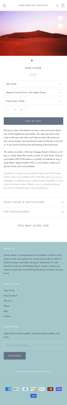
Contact (7, 316)
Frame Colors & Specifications (24, 202)
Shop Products (10, 295)
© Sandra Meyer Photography (33, 371)
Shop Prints (9, 290)
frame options (55, 176)
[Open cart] (63, 5)
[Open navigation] (4, 5)
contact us (38, 184)
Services (8, 300)
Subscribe (14, 355)
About (6, 305)
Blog (6, 311)
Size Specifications (16, 211)
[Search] (57, 5)
